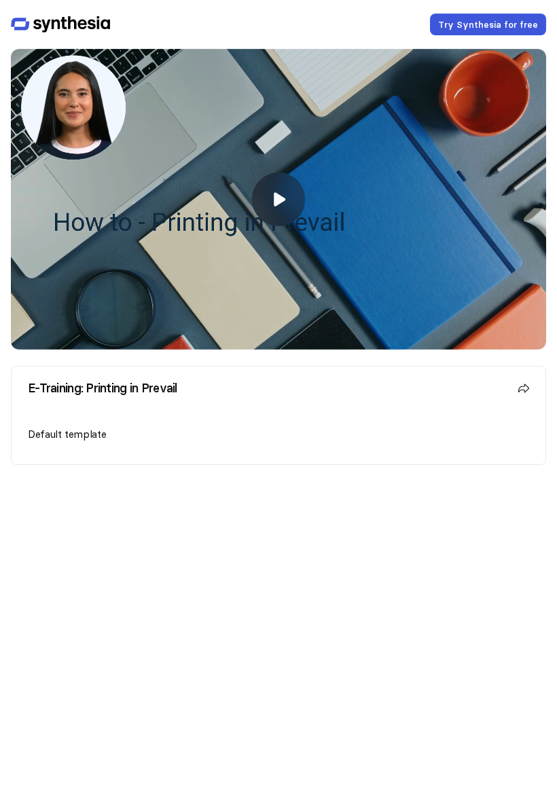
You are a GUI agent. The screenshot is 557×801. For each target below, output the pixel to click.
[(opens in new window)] (60, 24)
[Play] (278, 199)
